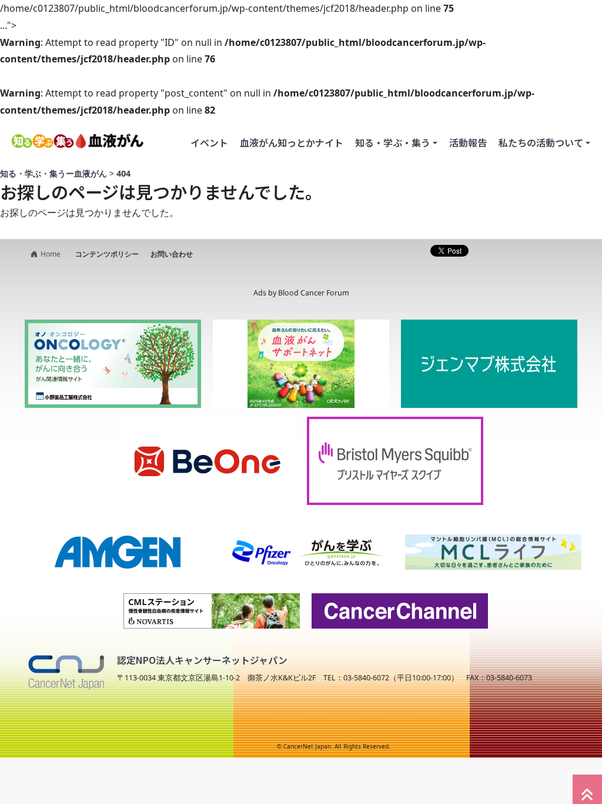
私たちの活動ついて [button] (541, 142)
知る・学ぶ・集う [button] (392, 142)
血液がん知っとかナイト (291, 142)
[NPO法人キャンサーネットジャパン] (66, 669)
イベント (209, 142)
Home (51, 254)
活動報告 (468, 142)
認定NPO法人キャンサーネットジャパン (202, 660)
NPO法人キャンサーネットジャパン (122, 723)
